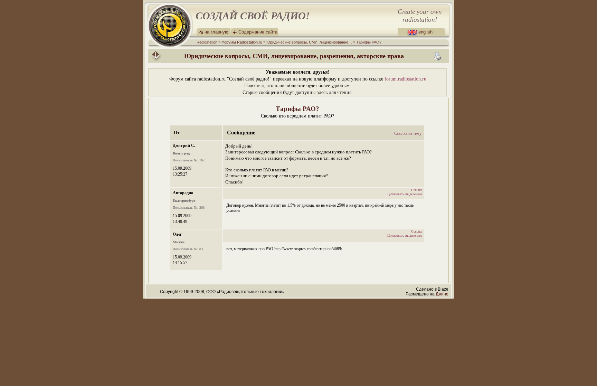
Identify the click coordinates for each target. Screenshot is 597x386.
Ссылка (416, 190)
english (425, 32)
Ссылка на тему (407, 133)
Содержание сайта (257, 32)
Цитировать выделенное (404, 194)
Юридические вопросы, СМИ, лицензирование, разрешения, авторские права (294, 56)
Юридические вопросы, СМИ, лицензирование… (309, 42)
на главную (216, 32)
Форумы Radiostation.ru (241, 42)
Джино (442, 294)
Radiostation (207, 42)
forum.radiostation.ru (405, 79)
